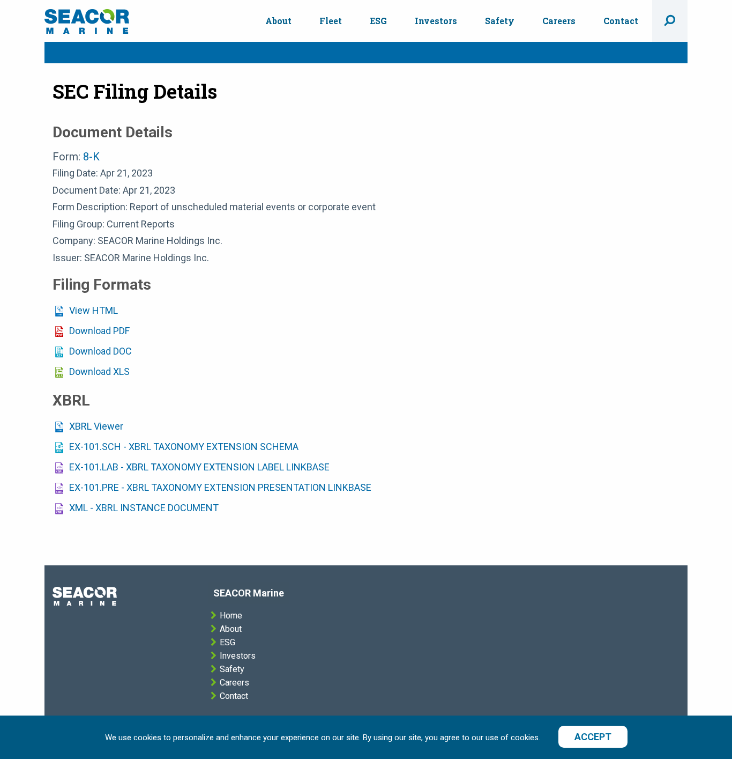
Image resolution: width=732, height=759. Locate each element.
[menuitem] (278, 21)
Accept (592, 736)
